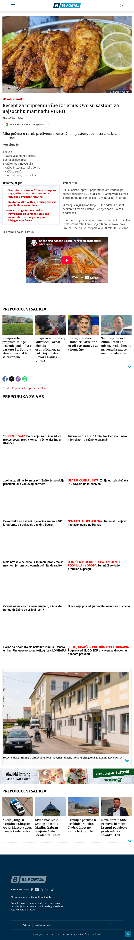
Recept (28, 388)
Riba (43, 388)
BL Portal (55, 934)
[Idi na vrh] (128, 934)
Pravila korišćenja (93, 934)
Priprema (17, 388)
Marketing (78, 934)
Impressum (66, 934)
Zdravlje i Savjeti (14, 98)
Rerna (36, 388)
